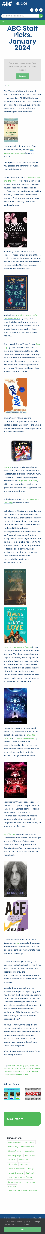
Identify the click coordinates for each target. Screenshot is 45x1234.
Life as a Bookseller (16, 1168)
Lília (8, 85)
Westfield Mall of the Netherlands (22, 1191)
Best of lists (30, 1155)
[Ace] (16, 900)
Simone (12, 1074)
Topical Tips (29, 1182)
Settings (37, 1222)
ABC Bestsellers (14, 1142)
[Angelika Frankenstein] (16, 276)
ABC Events (15, 1119)
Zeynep (25, 1074)
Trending (12, 1186)
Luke (12, 1068)
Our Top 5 (30, 1173)
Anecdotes (29, 1151)
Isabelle (7, 1068)
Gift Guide (12, 1164)
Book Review (24, 1160)
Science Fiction (32, 1071)
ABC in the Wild (27, 1146)
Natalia (28, 1068)
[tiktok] (41, 10)
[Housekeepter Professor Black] (15, 212)
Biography (24, 1066)
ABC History (13, 1146)
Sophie (19, 1074)
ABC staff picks (14, 1151)
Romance (36, 1068)
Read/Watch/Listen (23, 1177)
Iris (37, 1066)
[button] (5, 1094)
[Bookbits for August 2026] (33, 1089)
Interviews (24, 1164)
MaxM (17, 1068)
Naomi (22, 1068)
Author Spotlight (15, 1155)
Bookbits (12, 1160)
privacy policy (27, 1223)
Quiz (10, 1177)
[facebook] (31, 10)
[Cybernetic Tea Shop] (15, 570)
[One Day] (15, 379)
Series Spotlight (14, 1182)
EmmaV (32, 1066)
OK (22, 1230)
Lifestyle (31, 1168)
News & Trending (15, 1173)
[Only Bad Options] (15, 689)
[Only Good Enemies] (15, 763)
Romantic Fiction (19, 1071)
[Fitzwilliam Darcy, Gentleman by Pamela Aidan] (12, 1089)
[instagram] (36, 10)
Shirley (6, 1074)
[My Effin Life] (15, 862)
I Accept (22, 76)
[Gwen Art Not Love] (15, 608)
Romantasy (8, 1071)
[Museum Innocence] (11, 119)
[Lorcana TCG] (22, 439)
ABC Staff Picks (14, 1066)
